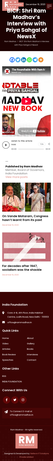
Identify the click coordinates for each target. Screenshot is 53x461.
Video (5, 343)
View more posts (16, 177)
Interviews (32, 354)
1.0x (42, 144)
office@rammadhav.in (19, 322)
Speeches (7, 359)
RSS (4, 376)
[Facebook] (12, 59)
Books (30, 348)
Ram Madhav (16, 429)
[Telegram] (35, 59)
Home (5, 338)
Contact (31, 359)
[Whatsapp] (29, 59)
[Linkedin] (23, 59)
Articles (6, 348)
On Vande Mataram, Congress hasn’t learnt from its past (25, 218)
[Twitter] (17, 59)
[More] (40, 59)
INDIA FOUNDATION (12, 381)
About (30, 338)
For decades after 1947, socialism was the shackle (22, 268)
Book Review (9, 354)
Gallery (30, 343)
